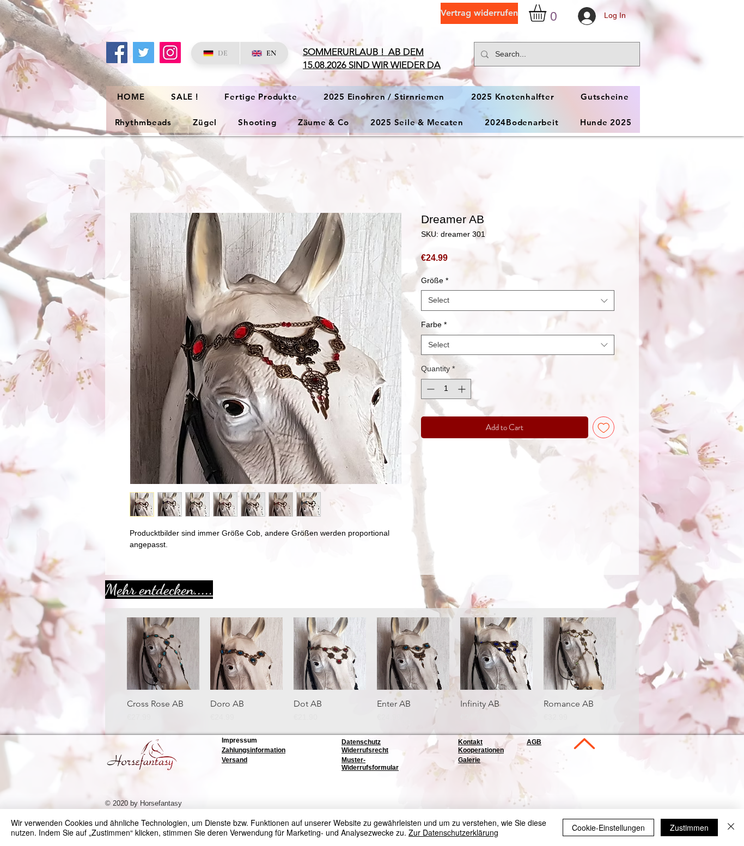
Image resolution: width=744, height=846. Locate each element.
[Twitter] (143, 52)
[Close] (730, 827)
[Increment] (462, 390)
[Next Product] (631, 654)
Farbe (434, 325)
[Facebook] (116, 52)
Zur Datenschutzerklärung (453, 832)
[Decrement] (429, 390)
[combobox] (517, 302)
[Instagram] (170, 52)
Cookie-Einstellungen (608, 827)
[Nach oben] (583, 745)
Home (141, 174)
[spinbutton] (446, 390)
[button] (547, 13)
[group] (371, 671)
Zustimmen (689, 827)
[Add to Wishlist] (604, 429)
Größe (434, 281)
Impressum (239, 741)
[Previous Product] (111, 654)
